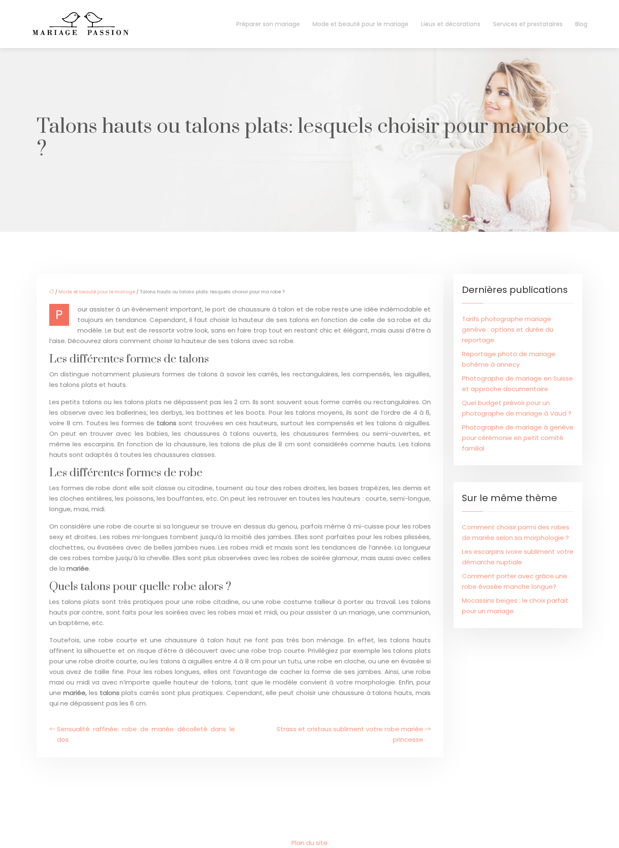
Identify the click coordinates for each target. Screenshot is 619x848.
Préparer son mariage (268, 24)
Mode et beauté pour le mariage (360, 24)
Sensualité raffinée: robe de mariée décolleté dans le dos (146, 734)
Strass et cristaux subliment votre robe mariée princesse (350, 734)
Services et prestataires (528, 24)
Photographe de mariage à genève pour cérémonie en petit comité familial (518, 438)
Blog (581, 24)
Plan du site (309, 842)
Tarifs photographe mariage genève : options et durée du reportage (507, 329)
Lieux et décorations (450, 24)
